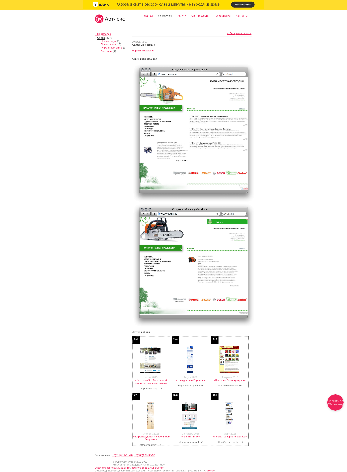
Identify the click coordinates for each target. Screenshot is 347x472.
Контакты (242, 15)
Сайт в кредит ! (200, 15)
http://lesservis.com (143, 50)
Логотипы (106, 51)
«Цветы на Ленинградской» (230, 380)
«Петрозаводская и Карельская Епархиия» (151, 438)
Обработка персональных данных (112, 468)
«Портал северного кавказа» (230, 436)
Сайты (101, 37)
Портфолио (165, 15)
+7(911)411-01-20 (122, 455)
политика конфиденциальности (148, 468)
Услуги (181, 15)
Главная (148, 15)
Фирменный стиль (111, 47)
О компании (223, 15)
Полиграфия (108, 44)
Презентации (108, 41)
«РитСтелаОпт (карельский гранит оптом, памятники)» (151, 381)
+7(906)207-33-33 (144, 455)
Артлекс (209, 470)
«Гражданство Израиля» (190, 380)
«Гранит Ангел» (190, 436)
